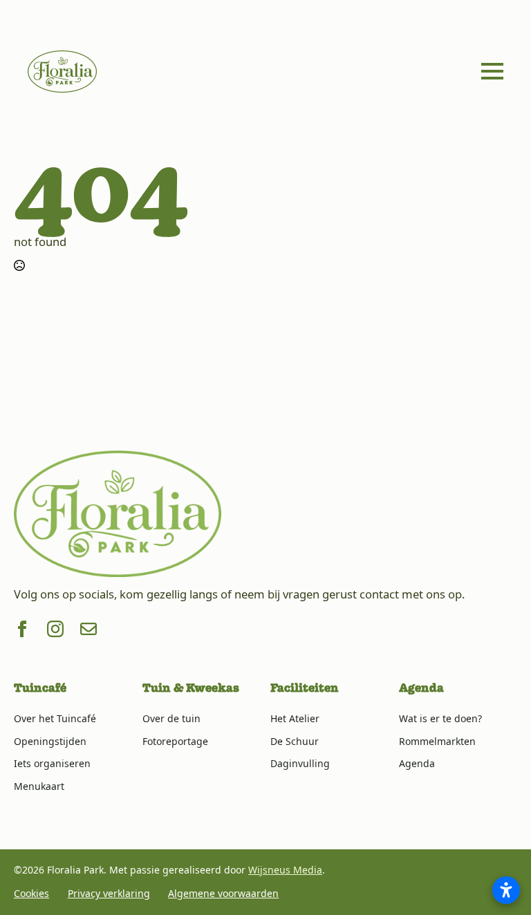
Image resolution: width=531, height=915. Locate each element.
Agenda (417, 763)
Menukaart (39, 786)
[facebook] (22, 629)
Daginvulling (300, 763)
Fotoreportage (175, 741)
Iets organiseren (52, 763)
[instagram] (55, 629)
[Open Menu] (492, 71)
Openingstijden (50, 741)
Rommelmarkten (437, 741)
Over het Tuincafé (55, 718)
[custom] (88, 629)
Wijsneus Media (285, 869)
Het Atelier (294, 718)
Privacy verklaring (109, 893)
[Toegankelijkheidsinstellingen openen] (506, 890)
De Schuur (294, 741)
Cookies (31, 893)
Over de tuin (171, 718)
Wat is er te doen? (440, 718)
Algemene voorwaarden (223, 893)
